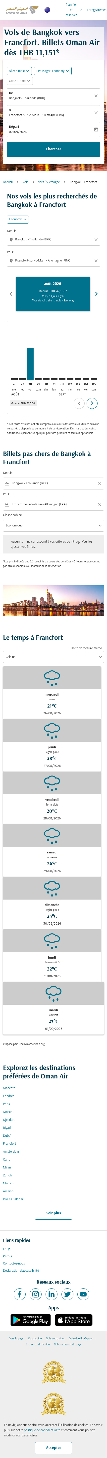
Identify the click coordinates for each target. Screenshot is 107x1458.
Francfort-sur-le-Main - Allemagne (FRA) (36, 115)
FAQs (6, 1249)
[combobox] (54, 239)
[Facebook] (20, 1294)
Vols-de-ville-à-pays (81, 1338)
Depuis (11, 231)
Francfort (9, 1144)
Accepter (53, 1448)
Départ (14, 127)
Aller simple (17, 71)
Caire (6, 1160)
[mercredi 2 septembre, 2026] (70, 379)
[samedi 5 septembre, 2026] (94, 379)
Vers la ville (35, 1338)
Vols (25, 182)
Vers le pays (16, 1338)
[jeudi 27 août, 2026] (22, 379)
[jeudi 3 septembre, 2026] (78, 379)
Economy (15, 219)
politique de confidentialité (42, 1430)
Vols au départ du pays (67, 1344)
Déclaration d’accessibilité (21, 1271)
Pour (10, 252)
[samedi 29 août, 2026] (38, 379)
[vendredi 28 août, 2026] (30, 364)
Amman (8, 1191)
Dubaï (7, 1136)
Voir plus (53, 1213)
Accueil (8, 182)
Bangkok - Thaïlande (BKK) (27, 98)
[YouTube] (83, 1294)
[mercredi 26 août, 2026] (14, 379)
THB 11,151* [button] (39, 53)
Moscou (8, 1112)
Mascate (9, 1088)
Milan (7, 1167)
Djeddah (8, 1120)
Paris (6, 1104)
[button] (53, 71)
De (11, 93)
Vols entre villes (55, 1338)
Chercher (53, 149)
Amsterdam (11, 1152)
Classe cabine (12, 515)
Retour (7, 1256)
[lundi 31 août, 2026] (54, 379)
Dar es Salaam (13, 1199)
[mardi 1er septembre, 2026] (62, 379)
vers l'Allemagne (49, 182)
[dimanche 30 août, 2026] (46, 379)
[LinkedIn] (51, 1294)
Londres (8, 1096)
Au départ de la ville (38, 1344)
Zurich (7, 1175)
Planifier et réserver (74, 10)
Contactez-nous (14, 1263)
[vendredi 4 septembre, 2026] (86, 379)
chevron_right (96, 294)
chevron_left (11, 294)
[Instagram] (36, 1294)
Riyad (7, 1128)
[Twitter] (67, 1294)
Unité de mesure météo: (87, 648)
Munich (8, 1183)
